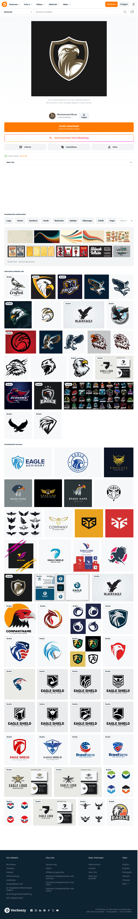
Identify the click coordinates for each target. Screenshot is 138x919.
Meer (65, 4)
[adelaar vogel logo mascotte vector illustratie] (20, 556)
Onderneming (12, 876)
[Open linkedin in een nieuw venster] (40, 910)
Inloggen (122, 4)
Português (125, 872)
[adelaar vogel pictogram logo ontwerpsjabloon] (118, 782)
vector (20, 220)
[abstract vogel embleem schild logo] (89, 523)
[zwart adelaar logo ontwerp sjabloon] (83, 314)
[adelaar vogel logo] (108, 287)
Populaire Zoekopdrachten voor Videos (59, 889)
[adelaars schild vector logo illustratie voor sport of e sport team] (48, 395)
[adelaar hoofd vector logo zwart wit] (49, 368)
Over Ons (91, 872)
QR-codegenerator (14, 898)
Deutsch (124, 876)
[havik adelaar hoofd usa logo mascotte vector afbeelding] (85, 749)
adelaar (73, 220)
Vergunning (50, 864)
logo (8, 220)
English (124, 864)
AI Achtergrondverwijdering (18, 894)
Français (124, 880)
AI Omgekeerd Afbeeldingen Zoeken (15, 888)
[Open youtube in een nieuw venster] (57, 910)
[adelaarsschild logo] (19, 749)
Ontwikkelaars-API (14, 884)
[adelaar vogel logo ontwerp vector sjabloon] (119, 314)
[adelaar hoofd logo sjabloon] (20, 619)
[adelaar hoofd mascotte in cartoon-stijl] (81, 368)
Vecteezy (10, 868)
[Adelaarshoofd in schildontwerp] (43, 287)
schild (101, 220)
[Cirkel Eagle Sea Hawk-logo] (47, 314)
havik (46, 220)
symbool (33, 220)
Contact (90, 868)
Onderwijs (10, 880)
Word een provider (91, 877)
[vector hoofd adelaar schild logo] (55, 556)
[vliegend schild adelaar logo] (52, 749)
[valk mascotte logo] (70, 287)
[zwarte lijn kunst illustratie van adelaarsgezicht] (113, 493)
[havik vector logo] (20, 342)
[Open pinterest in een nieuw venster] (44, 910)
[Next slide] (127, 220)
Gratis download (68, 127)
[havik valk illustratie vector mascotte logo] (16, 368)
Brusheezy (10, 864)
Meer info (10, 162)
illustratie (59, 220)
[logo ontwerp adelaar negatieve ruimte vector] (86, 556)
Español (124, 868)
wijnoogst (87, 220)
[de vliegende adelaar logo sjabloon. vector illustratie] (47, 425)
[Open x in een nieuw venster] (53, 910)
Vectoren (13, 4)
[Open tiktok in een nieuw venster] (49, 910)
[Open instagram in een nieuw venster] (36, 910)
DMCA (47, 868)
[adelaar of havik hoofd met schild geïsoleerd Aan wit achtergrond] (28, 462)
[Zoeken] (123, 11)
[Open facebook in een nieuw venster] (31, 910)
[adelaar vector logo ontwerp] (117, 556)
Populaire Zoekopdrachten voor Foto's (59, 883)
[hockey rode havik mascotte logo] (18, 395)
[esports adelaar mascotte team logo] (18, 314)
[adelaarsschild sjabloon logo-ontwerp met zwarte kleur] (52, 684)
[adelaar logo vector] (62, 342)
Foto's (27, 4)
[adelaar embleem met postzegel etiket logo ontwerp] (78, 462)
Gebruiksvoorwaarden (93, 911)
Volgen (83, 117)
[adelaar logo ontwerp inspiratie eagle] (114, 368)
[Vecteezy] (4, 4)
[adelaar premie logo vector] (58, 523)
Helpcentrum (93, 864)
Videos (39, 4)
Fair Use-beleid (123, 911)
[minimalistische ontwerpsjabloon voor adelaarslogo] (62, 587)
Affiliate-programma (54, 872)
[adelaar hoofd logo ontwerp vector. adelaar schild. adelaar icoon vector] (19, 684)
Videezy (9, 872)
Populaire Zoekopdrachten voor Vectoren (59, 877)
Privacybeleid (110, 911)
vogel (112, 220)
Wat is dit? (23, 156)
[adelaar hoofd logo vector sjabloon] (53, 619)
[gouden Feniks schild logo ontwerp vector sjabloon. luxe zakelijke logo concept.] (118, 462)
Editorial (53, 4)
